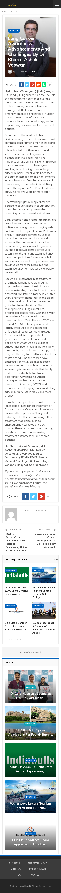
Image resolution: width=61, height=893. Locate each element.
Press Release (37, 869)
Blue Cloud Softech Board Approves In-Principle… (30, 842)
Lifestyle (30, 687)
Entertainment (37, 863)
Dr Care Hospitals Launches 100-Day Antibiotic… (30, 696)
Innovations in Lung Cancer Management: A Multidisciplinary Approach (44, 540)
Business (14, 31)
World (34, 874)
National (15, 869)
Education (30, 724)
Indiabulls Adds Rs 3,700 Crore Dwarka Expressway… (30, 769)
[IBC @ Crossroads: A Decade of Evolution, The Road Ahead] (44, 610)
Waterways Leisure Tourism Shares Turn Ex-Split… (30, 805)
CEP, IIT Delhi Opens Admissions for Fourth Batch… (30, 732)
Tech (19, 874)
